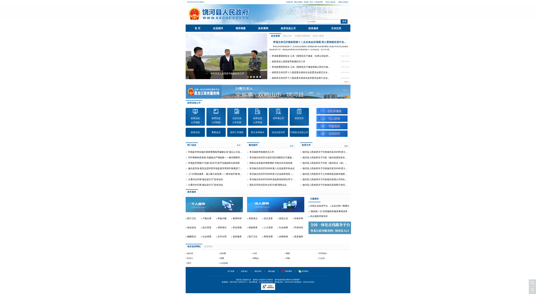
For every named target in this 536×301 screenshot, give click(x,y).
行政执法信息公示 (299, 132)
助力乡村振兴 (257, 132)
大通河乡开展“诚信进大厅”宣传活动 (205, 179)
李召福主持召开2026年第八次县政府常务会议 (272, 168)
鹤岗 (288, 253)
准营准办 (222, 227)
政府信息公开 (288, 28)
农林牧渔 (283, 236)
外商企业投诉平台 (319, 206)
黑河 (189, 263)
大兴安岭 (224, 263)
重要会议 (216, 132)
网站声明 (258, 271)
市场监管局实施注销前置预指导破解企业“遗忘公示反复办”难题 (219, 152)
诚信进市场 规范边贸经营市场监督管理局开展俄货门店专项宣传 (219, 168)
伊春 (288, 258)
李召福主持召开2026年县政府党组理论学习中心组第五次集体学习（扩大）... (287, 179)
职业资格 (237, 227)
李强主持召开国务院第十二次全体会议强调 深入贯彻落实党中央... (309, 42)
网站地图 (271, 271)
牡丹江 (190, 258)
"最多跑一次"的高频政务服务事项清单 (328, 211)
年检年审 (298, 218)
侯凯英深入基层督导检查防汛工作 (227, 73)
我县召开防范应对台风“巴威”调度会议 (268, 185)
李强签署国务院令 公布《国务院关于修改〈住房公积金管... (301, 56)
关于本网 (231, 271)
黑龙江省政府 (330, 2)
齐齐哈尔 (323, 253)
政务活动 (195, 132)
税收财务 (253, 227)
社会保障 (206, 236)
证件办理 (222, 236)
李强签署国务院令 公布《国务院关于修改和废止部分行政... (301, 67)
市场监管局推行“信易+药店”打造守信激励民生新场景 (214, 163)
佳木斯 (223, 253)
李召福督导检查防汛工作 (261, 152)
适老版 (306, 2)
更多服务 (237, 236)
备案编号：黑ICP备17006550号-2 (234, 282)
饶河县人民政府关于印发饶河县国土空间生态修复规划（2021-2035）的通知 (340, 179)
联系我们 (244, 271)
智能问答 (289, 2)
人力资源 (268, 227)
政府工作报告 (237, 132)
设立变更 (206, 227)
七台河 (322, 258)
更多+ (239, 145)
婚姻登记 (191, 236)
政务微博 (288, 271)
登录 (311, 2)
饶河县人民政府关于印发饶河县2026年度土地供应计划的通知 (332, 152)
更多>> (347, 82)
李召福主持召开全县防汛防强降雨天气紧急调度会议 (275, 157)
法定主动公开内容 (236, 120)
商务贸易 (268, 236)
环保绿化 (298, 227)
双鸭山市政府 (343, 2)
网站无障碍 (298, 2)
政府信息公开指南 (195, 120)
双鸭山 (256, 258)
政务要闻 (263, 28)
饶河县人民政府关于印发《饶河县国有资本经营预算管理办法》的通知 (337, 157)
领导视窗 (241, 28)
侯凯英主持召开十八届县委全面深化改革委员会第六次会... (300, 78)
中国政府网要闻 (302, 36)
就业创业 (191, 227)
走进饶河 (218, 28)
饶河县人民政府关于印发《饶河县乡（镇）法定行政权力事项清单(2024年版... (340, 163)
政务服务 (313, 28)
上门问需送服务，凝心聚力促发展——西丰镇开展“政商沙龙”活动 (220, 174)
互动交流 (336, 28)
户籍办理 (206, 218)
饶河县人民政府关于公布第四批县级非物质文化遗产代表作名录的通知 (337, 174)
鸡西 (222, 258)
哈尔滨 (190, 253)
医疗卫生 (191, 218)
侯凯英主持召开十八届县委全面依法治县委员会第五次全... (300, 72)
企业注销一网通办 (340, 206)
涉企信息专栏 (278, 132)
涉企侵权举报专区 (319, 216)
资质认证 (283, 218)
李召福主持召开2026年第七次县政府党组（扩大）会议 (276, 174)
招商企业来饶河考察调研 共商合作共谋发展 (270, 163)
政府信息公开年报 (257, 120)
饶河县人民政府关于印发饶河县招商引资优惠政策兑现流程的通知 (334, 185)
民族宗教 (222, 218)
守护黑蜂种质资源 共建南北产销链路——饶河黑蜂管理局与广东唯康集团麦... (226, 157)
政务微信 (305, 271)
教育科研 (237, 218)
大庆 (255, 253)
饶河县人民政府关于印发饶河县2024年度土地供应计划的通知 (332, 168)
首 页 (197, 28)
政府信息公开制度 (216, 120)
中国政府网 (318, 2)
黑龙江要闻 (318, 36)
